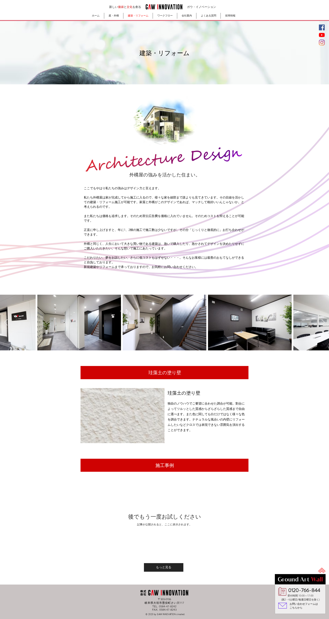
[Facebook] (322, 27)
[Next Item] (323, 322)
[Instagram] (322, 42)
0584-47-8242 (167, 606)
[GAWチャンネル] (322, 35)
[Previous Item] (6, 322)
